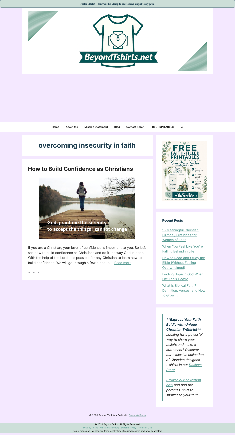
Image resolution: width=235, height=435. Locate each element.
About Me (72, 126)
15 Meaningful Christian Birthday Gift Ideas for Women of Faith (180, 235)
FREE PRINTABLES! (162, 126)
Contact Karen (135, 126)
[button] (182, 127)
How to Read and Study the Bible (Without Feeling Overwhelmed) (183, 263)
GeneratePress (137, 415)
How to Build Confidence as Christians (80, 168)
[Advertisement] (117, 98)
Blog (117, 126)
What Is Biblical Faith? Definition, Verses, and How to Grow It (183, 290)
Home (55, 126)
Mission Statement (96, 126)
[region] (117, 427)
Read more (122, 263)
